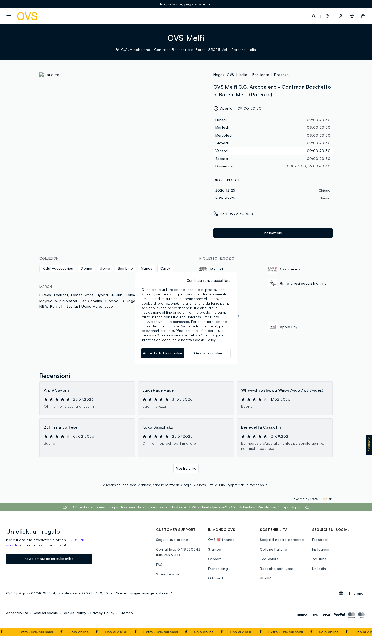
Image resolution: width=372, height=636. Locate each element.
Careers (215, 559)
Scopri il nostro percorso (282, 539)
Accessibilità (17, 613)
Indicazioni (273, 233)
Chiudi (359, 632)
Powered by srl (312, 499)
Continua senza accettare (209, 280)
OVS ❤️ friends (221, 539)
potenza (281, 74)
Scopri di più (289, 507)
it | (354, 593)
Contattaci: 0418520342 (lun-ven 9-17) (178, 552)
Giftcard (215, 578)
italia (243, 74)
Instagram (320, 549)
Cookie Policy (74, 613)
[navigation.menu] (8, 16)
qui (268, 485)
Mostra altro (186, 468)
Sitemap (126, 613)
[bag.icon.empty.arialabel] (363, 16)
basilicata (260, 74)
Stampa (214, 549)
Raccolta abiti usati (277, 568)
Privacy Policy (102, 613)
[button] (327, 16)
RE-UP (265, 578)
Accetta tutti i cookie (162, 353)
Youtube (319, 559)
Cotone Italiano (273, 549)
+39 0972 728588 (236, 214)
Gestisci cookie (45, 613)
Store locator (168, 574)
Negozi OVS (223, 74)
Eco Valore (269, 559)
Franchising (218, 568)
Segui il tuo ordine (172, 539)
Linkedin (319, 568)
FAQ (159, 564)
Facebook (320, 539)
